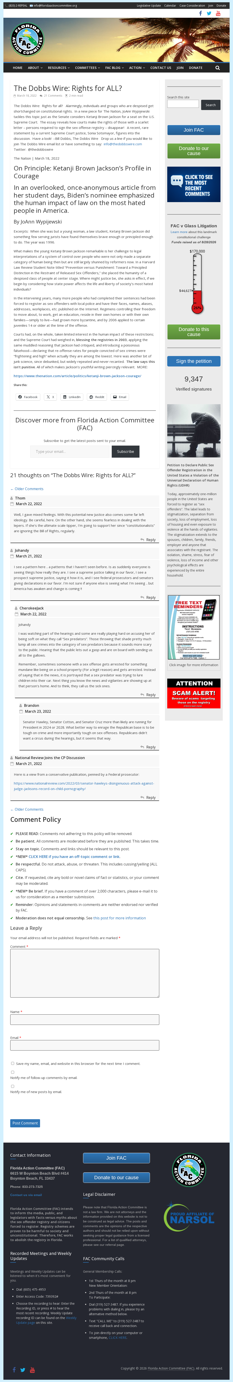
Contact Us (160, 67)
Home (18, 67)
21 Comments (52, 96)
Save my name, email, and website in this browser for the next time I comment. (78, 1063)
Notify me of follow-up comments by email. (43, 1077)
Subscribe (125, 451)
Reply (151, 539)
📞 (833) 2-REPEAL (16, 6)
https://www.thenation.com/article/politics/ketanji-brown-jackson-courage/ (77, 376)
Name (16, 1011)
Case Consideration (192, 6)
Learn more (179, 232)
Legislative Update (149, 6)
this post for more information (119, 917)
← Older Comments (26, 488)
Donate (221, 6)
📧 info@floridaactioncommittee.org (53, 6)
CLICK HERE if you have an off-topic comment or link (74, 856)
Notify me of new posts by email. (36, 1091)
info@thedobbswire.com (123, 144)
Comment (19, 946)
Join (210, 6)
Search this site (178, 97)
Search (211, 105)
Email (15, 1037)
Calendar (170, 6)
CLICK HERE (118, 1337)
